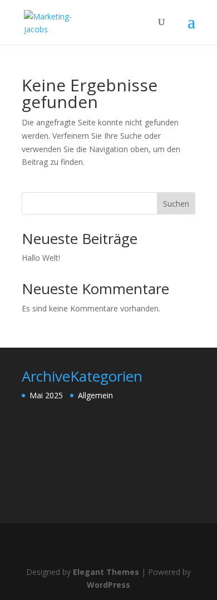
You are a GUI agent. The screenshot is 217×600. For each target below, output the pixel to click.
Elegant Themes (106, 572)
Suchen (176, 203)
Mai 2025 (46, 395)
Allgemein (95, 395)
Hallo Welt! (41, 257)
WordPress (108, 584)
